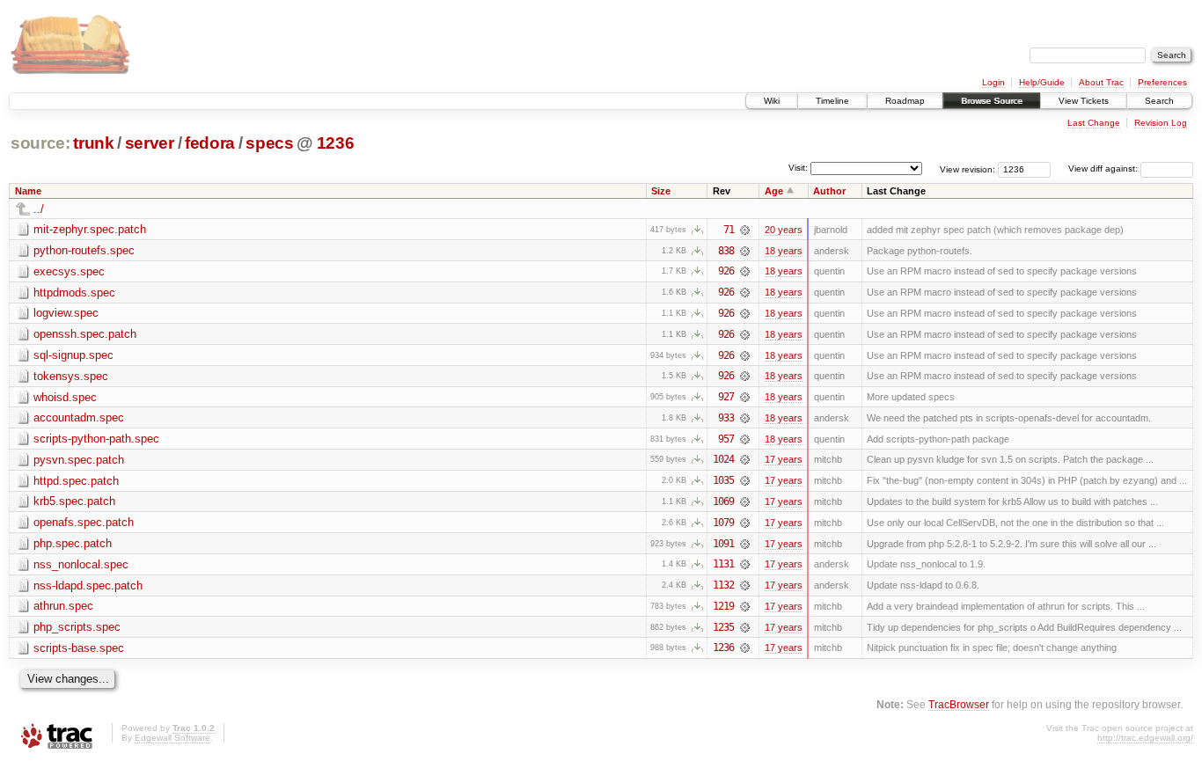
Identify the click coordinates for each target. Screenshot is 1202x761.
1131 (723, 564)
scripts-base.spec (78, 648)
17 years (784, 459)
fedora (210, 143)
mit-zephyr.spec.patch (89, 229)
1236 (336, 143)
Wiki (772, 101)
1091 (723, 544)
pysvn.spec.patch (78, 459)
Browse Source (991, 101)
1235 (723, 627)
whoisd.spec (65, 397)
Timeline (832, 101)
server (149, 143)
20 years (784, 229)
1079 (723, 522)
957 (726, 439)
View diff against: (1104, 168)
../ (38, 209)
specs (269, 143)
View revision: (967, 168)
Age (774, 191)
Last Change (1093, 123)
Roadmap (905, 101)
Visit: (798, 167)
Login (993, 82)
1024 (723, 459)
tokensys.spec (70, 376)
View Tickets (1084, 101)
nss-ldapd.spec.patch (88, 585)
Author (829, 191)
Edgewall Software (172, 738)
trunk (93, 143)
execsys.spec (69, 271)
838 (726, 251)
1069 (723, 501)
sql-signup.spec (73, 355)
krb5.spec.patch (74, 501)
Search (1159, 101)
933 (726, 418)
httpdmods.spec (74, 292)
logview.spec (66, 312)
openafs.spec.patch (83, 522)
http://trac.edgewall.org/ (1145, 738)
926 (726, 271)
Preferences (1162, 82)
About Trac (1101, 82)
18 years (784, 250)
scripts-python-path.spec (96, 438)
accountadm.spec (78, 417)
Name (28, 191)
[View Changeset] (745, 229)
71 (728, 229)
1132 (723, 585)
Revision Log (1160, 123)
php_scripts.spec (77, 626)
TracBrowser (958, 704)
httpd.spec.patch (76, 480)
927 (726, 397)
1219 (723, 606)
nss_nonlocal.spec (80, 564)
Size (661, 191)
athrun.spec (63, 605)
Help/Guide (1042, 82)
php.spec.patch (72, 543)
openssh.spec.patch (84, 333)
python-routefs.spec (84, 250)
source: (40, 143)
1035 (723, 480)
